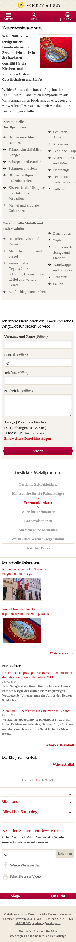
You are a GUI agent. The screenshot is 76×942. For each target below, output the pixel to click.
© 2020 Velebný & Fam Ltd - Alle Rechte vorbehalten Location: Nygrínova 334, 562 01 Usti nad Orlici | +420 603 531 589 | (38, 919)
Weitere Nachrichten (59, 744)
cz (24, 780)
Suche (34, 19)
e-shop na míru (35, 936)
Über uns (10, 802)
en (44, 780)
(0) (68, 19)
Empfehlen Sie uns (31, 931)
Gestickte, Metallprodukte (38, 473)
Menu (8, 19)
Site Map (51, 931)
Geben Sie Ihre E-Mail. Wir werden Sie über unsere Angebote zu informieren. (34, 839)
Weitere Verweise (62, 653)
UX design (16, 936)
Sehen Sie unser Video (25, 877)
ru (51, 780)
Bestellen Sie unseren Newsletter (30, 830)
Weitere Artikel (63, 764)
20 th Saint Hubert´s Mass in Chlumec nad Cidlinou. (37, 711)
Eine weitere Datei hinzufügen (27, 439)
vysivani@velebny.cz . (47, 923)
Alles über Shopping (19, 812)
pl (31, 780)
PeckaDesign (58, 936)
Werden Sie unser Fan (25, 865)
